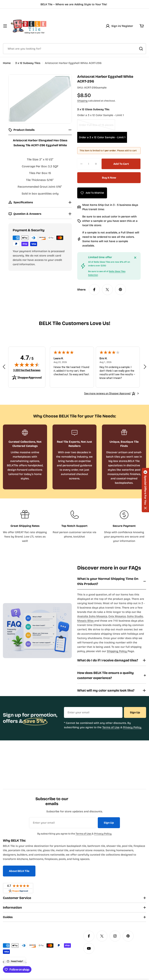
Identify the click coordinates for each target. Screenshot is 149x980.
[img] (27, 364)
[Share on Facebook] (94, 289)
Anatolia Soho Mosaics (92, 616)
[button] (145, 490)
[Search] (141, 49)
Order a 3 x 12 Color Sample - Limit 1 (102, 137)
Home (7, 63)
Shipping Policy (117, 651)
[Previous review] (4, 366)
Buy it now (109, 177)
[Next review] (145, 366)
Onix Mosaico (117, 616)
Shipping (82, 100)
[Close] (135, 257)
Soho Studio (135, 616)
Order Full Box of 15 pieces (96, 126)
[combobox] (74, 48)
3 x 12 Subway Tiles (27, 63)
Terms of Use (111, 727)
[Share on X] (107, 289)
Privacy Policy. (132, 727)
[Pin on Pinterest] (120, 289)
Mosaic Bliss (85, 620)
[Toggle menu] (5, 26)
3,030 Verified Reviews (27, 370)
